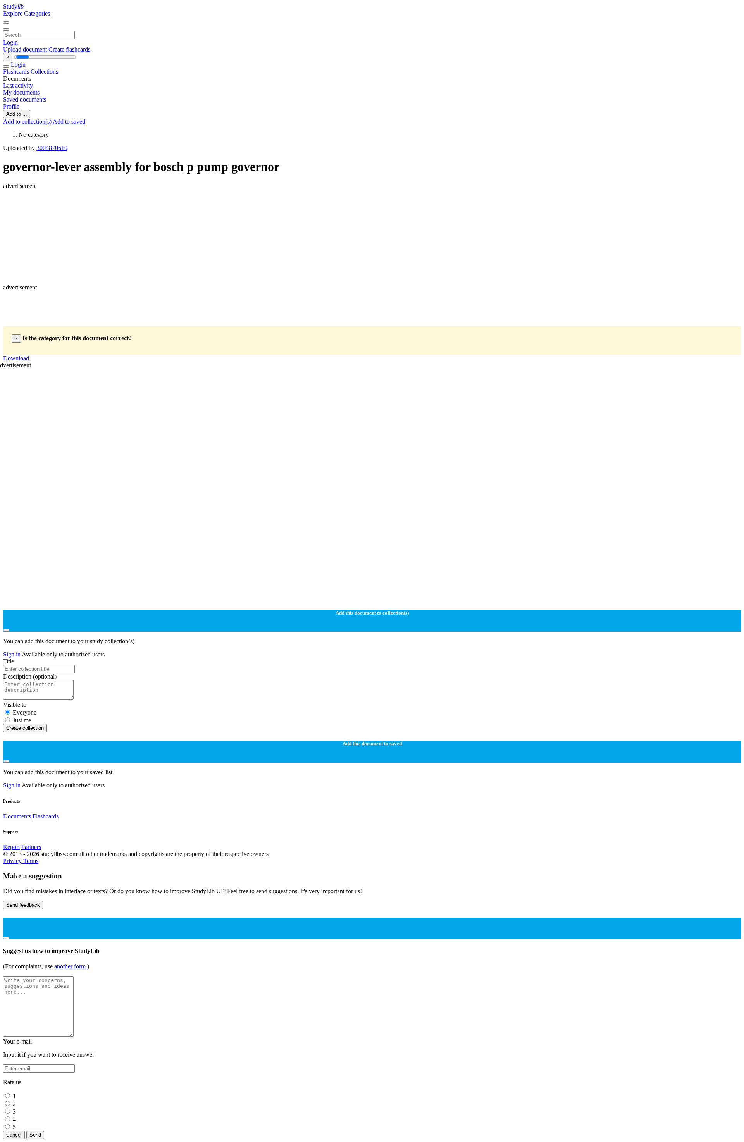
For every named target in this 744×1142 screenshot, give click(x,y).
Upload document (25, 49)
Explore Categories (26, 13)
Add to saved (69, 121)
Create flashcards (69, 49)
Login (10, 42)
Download (16, 358)
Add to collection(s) (28, 121)
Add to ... (16, 114)
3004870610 (51, 148)
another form (70, 966)
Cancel (14, 1135)
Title (8, 661)
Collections (44, 71)
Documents (17, 816)
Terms (30, 861)
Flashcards (17, 71)
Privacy (13, 861)
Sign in (12, 654)
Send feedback (23, 905)
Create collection (25, 728)
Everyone (24, 712)
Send (35, 1135)
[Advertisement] (235, 206)
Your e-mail (17, 1041)
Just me (22, 720)
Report (11, 847)
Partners (31, 847)
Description (30, 676)
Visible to (14, 704)
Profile (11, 106)
